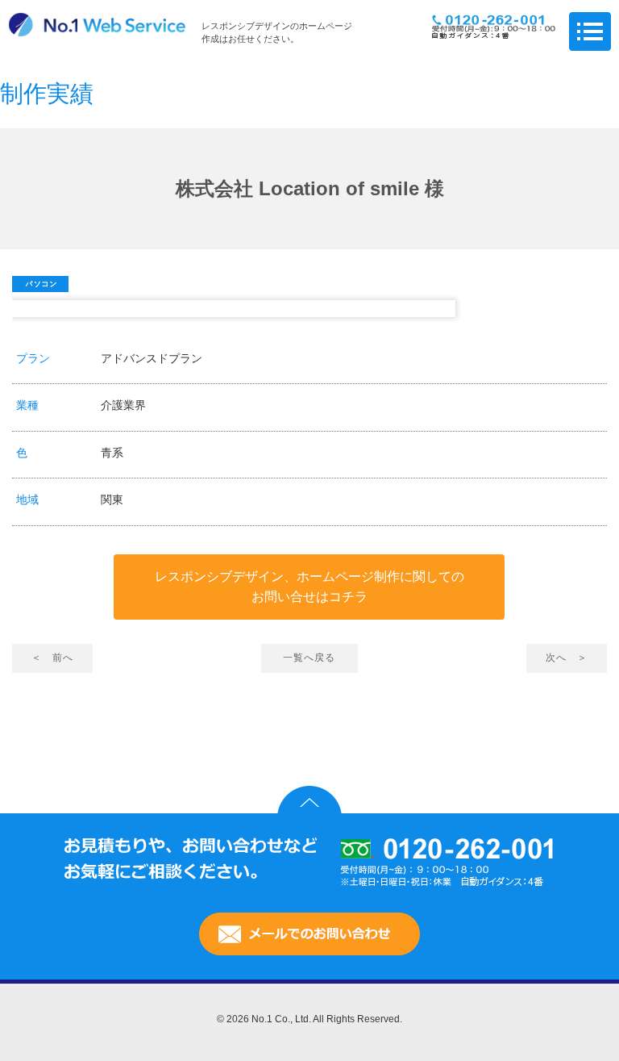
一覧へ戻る (309, 657)
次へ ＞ (567, 657)
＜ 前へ (52, 657)
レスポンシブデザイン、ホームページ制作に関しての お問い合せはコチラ (309, 587)
